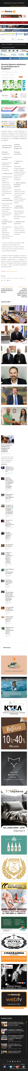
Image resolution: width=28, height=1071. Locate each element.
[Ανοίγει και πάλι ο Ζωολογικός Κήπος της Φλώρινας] (2, 617)
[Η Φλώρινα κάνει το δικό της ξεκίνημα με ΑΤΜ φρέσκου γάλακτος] (2, 628)
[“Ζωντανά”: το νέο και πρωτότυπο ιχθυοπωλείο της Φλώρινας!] (2, 521)
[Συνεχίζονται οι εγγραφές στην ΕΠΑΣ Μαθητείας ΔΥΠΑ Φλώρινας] (4, 1031)
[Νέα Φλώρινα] (8, 11)
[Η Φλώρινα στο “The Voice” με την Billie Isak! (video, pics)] (2, 468)
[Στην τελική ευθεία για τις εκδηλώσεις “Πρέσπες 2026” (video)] (4, 1046)
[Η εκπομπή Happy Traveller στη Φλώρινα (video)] (2, 580)
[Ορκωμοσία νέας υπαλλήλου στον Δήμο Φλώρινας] (14, 416)
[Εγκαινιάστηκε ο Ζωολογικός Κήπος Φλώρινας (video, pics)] (2, 495)
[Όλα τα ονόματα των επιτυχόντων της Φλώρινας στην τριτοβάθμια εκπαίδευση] (7, 439)
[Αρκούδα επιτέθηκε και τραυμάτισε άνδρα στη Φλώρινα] (2, 533)
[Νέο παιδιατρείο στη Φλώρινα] (2, 545)
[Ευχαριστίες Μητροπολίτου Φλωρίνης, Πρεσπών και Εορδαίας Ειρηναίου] (4, 1053)
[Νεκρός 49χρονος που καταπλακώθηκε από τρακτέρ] (2, 570)
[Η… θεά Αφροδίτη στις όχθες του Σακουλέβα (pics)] (2, 608)
